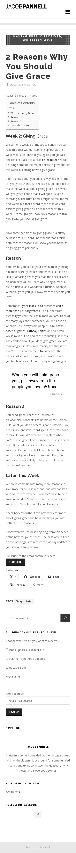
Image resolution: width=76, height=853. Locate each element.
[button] (65, 618)
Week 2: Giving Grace (23, 113)
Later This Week (20, 125)
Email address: (15, 694)
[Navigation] (67, 11)
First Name (13, 676)
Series (29, 601)
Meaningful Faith (27, 84)
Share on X (56, 394)
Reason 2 (16, 121)
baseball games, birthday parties (26, 331)
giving (18, 601)
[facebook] (38, 814)
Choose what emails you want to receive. (32, 641)
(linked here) (49, 160)
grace (13, 84)
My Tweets (13, 792)
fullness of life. (47, 351)
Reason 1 (16, 117)
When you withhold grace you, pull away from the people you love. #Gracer (35, 380)
